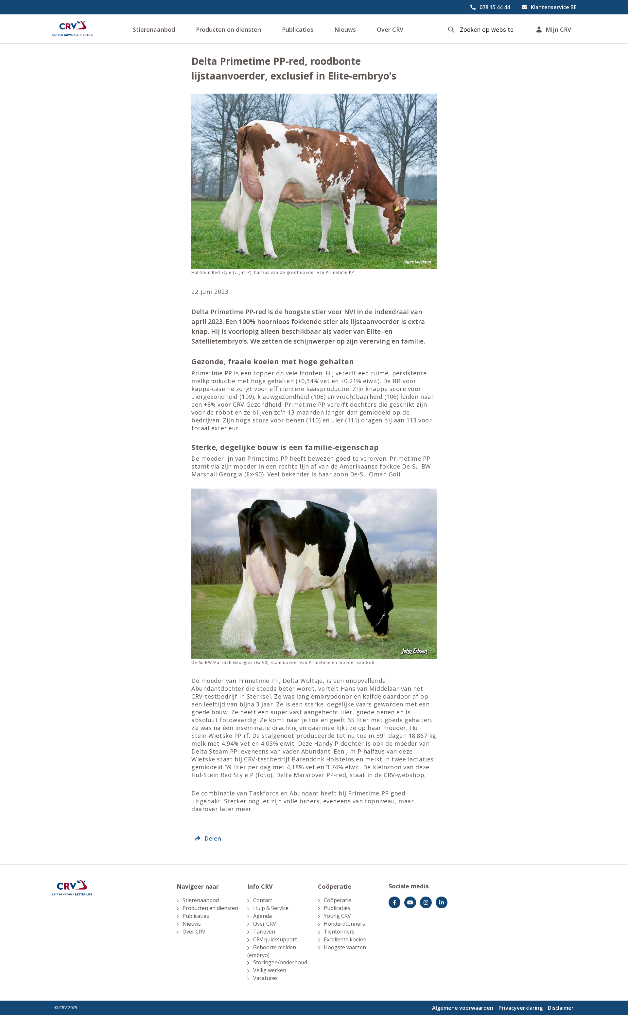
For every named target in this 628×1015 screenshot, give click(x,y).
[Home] (72, 28)
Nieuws (345, 29)
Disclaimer (561, 1007)
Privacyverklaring (520, 1007)
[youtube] (410, 902)
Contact (262, 900)
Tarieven (264, 931)
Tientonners (339, 931)
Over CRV (390, 29)
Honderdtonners (344, 923)
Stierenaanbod (154, 29)
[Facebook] (394, 902)
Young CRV (337, 915)
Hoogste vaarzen (345, 947)
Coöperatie (337, 900)
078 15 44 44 (495, 7)
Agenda (262, 915)
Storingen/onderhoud (280, 962)
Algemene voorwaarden (462, 1007)
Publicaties (297, 29)
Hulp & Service (270, 908)
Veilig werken (269, 970)
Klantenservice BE (553, 7)
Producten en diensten (228, 29)
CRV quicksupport (275, 939)
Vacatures (265, 978)
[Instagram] (426, 902)
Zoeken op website (487, 29)
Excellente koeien (345, 939)
